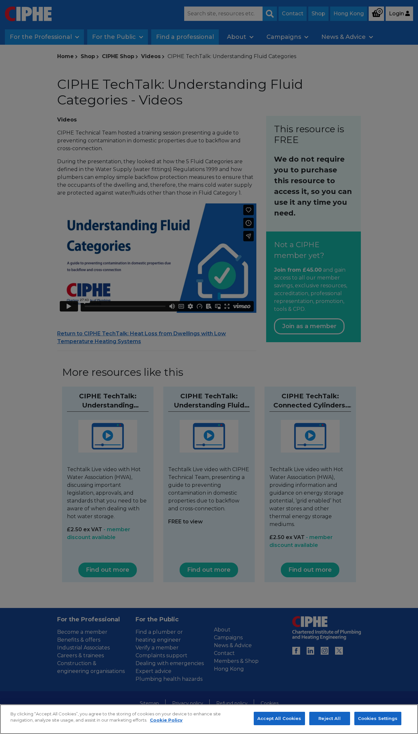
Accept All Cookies (279, 718)
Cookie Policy (166, 720)
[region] (209, 719)
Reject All (329, 718)
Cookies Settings (378, 718)
